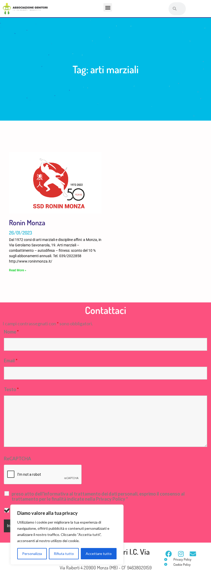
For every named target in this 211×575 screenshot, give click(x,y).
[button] (107, 7)
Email (10, 360)
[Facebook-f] (168, 554)
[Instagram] (181, 554)
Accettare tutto (99, 553)
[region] (67, 535)
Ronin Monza (27, 222)
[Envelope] (193, 554)
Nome (11, 332)
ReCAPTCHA (17, 458)
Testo (11, 389)
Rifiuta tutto (64, 553)
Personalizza (32, 553)
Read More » (17, 270)
